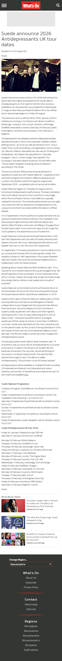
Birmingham (31, 626)
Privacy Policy (31, 587)
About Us (31, 577)
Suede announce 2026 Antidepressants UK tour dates (29, 39)
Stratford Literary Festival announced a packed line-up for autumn (42, 537)
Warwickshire (18, 564)
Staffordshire (31, 649)
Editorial (31, 609)
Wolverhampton (31, 640)
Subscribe (31, 582)
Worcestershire (31, 635)
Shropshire (31, 645)
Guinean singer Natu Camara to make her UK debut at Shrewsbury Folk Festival (42, 503)
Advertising (31, 604)
